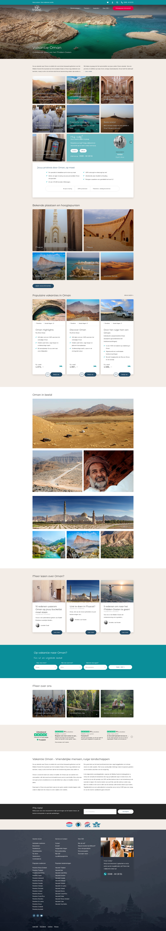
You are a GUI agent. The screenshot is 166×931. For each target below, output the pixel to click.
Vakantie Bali (59, 870)
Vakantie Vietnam (60, 883)
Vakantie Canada (60, 878)
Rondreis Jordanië (38, 906)
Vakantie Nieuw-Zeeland (62, 899)
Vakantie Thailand (60, 867)
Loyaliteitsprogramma (61, 856)
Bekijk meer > (128, 295)
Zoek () (120, 667)
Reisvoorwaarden (83, 851)
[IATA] (96, 824)
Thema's (86, 8)
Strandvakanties (37, 851)
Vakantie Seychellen (61, 904)
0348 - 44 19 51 (86, 156)
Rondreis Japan (37, 875)
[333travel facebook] (34, 915)
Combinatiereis (37, 859)
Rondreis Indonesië (38, 878)
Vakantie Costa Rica (61, 893)
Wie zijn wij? (81, 843)
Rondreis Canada (38, 883)
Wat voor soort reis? (67, 663)
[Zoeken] (117, 2)
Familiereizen (36, 848)
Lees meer (57, 632)
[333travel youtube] (41, 915)
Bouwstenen (36, 846)
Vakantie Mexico (60, 891)
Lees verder (88, 71)
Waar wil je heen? (41, 663)
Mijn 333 (57, 853)
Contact (74, 150)
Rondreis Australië (38, 909)
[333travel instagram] (37, 915)
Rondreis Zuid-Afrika (38, 873)
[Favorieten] (107, 2)
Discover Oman (78, 330)
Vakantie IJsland (60, 888)
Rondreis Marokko (38, 899)
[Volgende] (130, 142)
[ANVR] (69, 824)
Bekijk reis (56, 374)
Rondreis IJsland (37, 891)
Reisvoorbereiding (60, 851)
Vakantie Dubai (59, 896)
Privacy (56, 926)
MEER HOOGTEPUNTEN (43, 286)
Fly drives (35, 853)
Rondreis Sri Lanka (38, 901)
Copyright (35, 926)
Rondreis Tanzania (38, 888)
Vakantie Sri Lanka (60, 886)
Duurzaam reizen (83, 853)
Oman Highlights (45, 330)
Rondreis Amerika (38, 880)
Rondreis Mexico (37, 893)
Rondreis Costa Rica (39, 896)
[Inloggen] (112, 2)
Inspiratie (96, 8)
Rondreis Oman (37, 904)
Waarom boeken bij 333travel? (86, 846)
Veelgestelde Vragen (61, 848)
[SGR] (87, 824)
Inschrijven (126, 811)
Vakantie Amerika (60, 875)
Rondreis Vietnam (38, 886)
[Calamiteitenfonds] (78, 824)
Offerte (83, 150)
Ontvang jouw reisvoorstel (123, 8)
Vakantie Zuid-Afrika (61, 873)
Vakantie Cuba (59, 901)
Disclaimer (43, 926)
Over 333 (105, 8)
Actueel (57, 846)
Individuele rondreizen (39, 843)
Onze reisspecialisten (84, 848)
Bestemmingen (75, 8)
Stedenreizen (36, 856)
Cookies (50, 926)
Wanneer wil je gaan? (92, 663)
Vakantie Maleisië (60, 880)
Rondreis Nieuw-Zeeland (40, 867)
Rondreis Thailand (38, 870)
